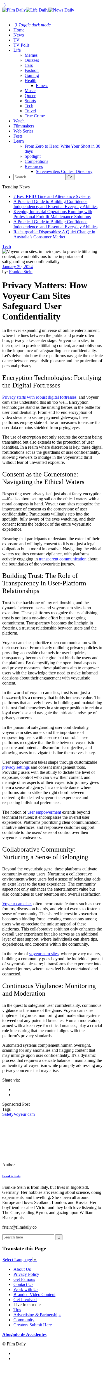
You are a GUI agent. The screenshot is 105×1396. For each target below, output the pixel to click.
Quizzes (32, 60)
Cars (29, 65)
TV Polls (21, 45)
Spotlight (33, 156)
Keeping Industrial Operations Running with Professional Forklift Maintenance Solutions (52, 214)
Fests (17, 136)
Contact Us (23, 1284)
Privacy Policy (26, 1274)
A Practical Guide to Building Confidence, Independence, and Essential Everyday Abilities (55, 204)
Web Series (23, 131)
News (18, 35)
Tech (29, 105)
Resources (34, 166)
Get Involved (25, 1299)
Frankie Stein (20, 271)
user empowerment (44, 812)
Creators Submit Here (32, 1324)
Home (18, 30)
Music (30, 90)
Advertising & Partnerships (37, 1314)
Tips (17, 1309)
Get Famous (24, 1279)
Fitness (42, 85)
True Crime (35, 115)
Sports (30, 100)
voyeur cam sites (44, 953)
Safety (7, 1114)
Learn (18, 141)
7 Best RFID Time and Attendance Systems (51, 196)
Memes (31, 55)
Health (30, 80)
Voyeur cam (24, 1114)
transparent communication (63, 558)
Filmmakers (23, 126)
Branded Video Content (34, 1294)
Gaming (32, 75)
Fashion (32, 70)
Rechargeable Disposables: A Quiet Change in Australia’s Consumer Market (54, 234)
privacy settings (16, 767)
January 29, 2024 (17, 266)
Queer (30, 95)
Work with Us (25, 1289)
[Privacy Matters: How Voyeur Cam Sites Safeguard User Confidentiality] (40, 1164)
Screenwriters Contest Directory (64, 171)
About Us (22, 1269)
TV (16, 40)
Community (23, 1319)
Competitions (36, 161)
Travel (30, 110)
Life (17, 50)
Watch (19, 120)
